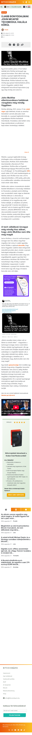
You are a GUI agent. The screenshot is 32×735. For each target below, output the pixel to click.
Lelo (14, 532)
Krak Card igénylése (16, 495)
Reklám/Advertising (9, 691)
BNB (12, 7)
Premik (6, 29)
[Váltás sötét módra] (26, 2)
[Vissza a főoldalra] (8, 2)
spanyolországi (14, 365)
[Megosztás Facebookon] (10, 44)
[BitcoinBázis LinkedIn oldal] (18, 730)
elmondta (21, 245)
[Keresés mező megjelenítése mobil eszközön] (24, 2)
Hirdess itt (26, 152)
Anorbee (15, 567)
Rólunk (5, 688)
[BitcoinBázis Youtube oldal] (15, 730)
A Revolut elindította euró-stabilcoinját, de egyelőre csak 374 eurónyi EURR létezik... (15, 562)
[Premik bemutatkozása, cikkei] (2, 29)
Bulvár (4, 12)
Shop (4, 694)
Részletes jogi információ (8, 395)
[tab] (6, 509)
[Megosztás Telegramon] (14, 44)
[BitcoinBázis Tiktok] (24, 730)
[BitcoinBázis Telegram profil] (21, 730)
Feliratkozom (14, 715)
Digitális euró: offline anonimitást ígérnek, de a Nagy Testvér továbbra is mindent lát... (16, 551)
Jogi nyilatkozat (7, 676)
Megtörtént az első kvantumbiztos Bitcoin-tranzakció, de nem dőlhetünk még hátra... (15, 528)
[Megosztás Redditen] (18, 44)
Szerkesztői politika (8, 679)
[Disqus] (16, 593)
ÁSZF (4, 682)
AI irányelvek (7, 685)
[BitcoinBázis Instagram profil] (12, 730)
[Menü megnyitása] (29, 2)
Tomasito (16, 555)
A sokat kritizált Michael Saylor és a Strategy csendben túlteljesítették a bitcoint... (15, 539)
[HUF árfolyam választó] (29, 7)
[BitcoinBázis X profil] (9, 730)
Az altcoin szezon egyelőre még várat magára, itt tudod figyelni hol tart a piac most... (15, 516)
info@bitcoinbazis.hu (12, 698)
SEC (28, 171)
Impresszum (6, 673)
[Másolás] (22, 44)
